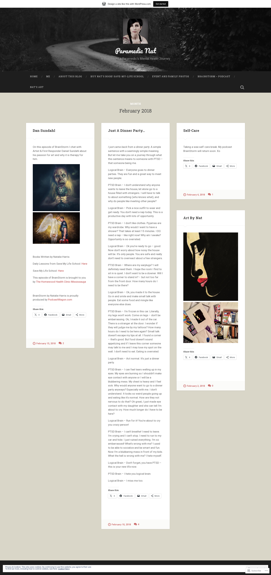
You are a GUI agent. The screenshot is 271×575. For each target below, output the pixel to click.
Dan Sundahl (44, 130)
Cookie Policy (64, 569)
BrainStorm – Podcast (214, 76)
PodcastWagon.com (60, 299)
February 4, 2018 (196, 194)
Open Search (242, 87)
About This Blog (70, 76)
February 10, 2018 (121, 524)
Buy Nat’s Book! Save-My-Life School (117, 76)
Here (84, 263)
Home (34, 76)
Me (48, 76)
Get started (161, 4)
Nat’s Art (37, 87)
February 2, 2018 (196, 386)
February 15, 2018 (46, 343)
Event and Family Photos (170, 76)
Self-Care (191, 130)
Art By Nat (192, 217)
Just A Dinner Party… (126, 130)
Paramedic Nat (135, 50)
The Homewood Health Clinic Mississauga (61, 281)
